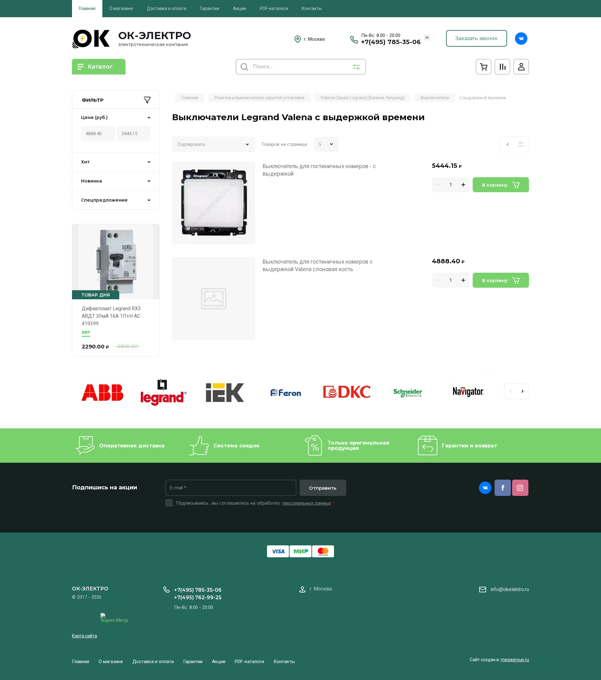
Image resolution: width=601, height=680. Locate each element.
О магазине (121, 8)
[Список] (521, 144)
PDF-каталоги (274, 8)
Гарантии (209, 8)
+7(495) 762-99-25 (198, 597)
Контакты (312, 8)
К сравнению (180, 170)
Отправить (322, 488)
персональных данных (306, 503)
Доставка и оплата (166, 8)
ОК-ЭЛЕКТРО (154, 35)
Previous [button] (510, 391)
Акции (239, 8)
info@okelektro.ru (510, 589)
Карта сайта (84, 635)
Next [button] (522, 391)
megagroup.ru (515, 659)
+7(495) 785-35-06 (391, 42)
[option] (102, 394)
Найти (244, 67)
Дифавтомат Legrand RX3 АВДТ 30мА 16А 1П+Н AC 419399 (111, 316)
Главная (87, 8)
